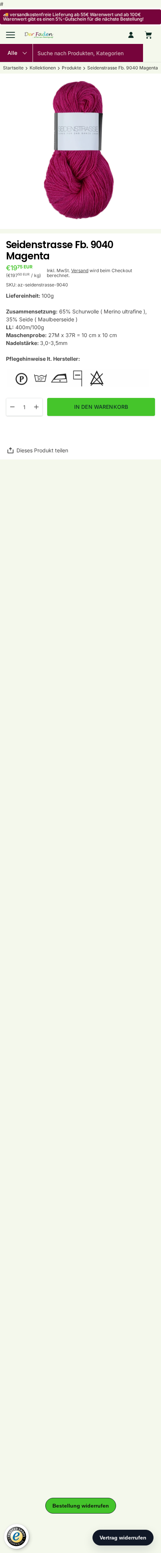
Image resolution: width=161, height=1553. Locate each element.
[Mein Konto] (131, 35)
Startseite (13, 68)
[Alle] (16, 53)
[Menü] (10, 35)
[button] (152, 53)
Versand (79, 270)
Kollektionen (43, 68)
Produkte (71, 68)
